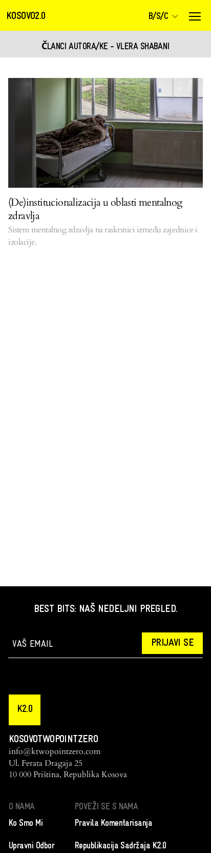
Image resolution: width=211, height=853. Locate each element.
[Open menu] (194, 16)
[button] (24, 710)
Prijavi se (172, 643)
